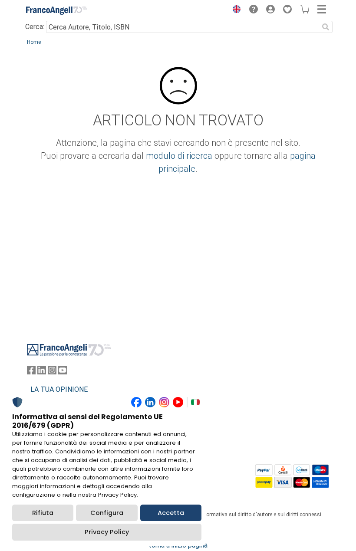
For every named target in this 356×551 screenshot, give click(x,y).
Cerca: (34, 27)
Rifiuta (42, 512)
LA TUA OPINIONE (59, 389)
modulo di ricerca (179, 156)
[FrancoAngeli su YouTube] (62, 372)
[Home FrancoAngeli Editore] (56, 10)
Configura (106, 512)
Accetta (171, 512)
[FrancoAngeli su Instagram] (52, 372)
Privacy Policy (107, 532)
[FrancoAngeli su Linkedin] (41, 372)
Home (34, 42)
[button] (234, 10)
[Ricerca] (326, 27)
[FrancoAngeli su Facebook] (31, 372)
